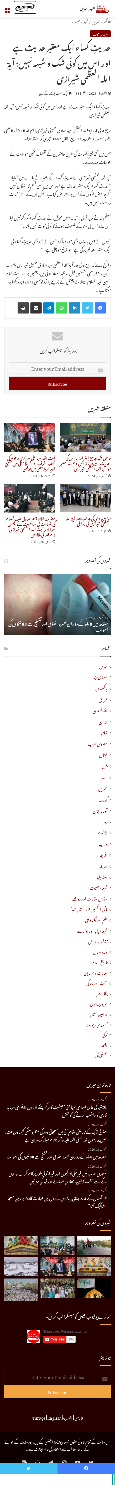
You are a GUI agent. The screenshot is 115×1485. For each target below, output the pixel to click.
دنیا (105, 821)
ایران (103, 721)
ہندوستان (100, 951)
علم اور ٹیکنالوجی (96, 920)
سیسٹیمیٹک (100, 1055)
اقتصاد (103, 1045)
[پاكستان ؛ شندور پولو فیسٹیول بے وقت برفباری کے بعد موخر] (21, 1266)
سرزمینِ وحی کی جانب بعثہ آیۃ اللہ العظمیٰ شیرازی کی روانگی (88, 520)
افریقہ (103, 854)
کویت (103, 799)
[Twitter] (87, 308)
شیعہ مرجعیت (80, 21)
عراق (103, 698)
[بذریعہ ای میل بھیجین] (36, 308)
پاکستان (101, 687)
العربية (68, 1417)
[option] (57, 604)
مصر (104, 776)
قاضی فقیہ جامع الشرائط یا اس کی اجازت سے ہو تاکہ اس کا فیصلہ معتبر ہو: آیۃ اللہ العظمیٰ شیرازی (85, 462)
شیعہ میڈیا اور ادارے (92, 930)
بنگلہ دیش (101, 993)
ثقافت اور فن (97, 941)
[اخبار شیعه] (88, 9)
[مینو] (7, 11)
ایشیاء (102, 831)
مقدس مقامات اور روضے (89, 898)
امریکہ (103, 865)
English (54, 1417)
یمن (104, 765)
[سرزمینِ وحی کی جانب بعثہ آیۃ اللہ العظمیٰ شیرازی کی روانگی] (85, 498)
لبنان (103, 754)
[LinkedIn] (74, 308)
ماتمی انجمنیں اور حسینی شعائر (88, 909)
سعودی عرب (97, 743)
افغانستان (100, 709)
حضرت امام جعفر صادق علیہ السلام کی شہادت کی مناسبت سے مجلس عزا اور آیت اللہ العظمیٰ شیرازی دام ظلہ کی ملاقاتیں (30, 526)
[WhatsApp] (61, 308)
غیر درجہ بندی (98, 1003)
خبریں (96, 21)
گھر (105, 21)
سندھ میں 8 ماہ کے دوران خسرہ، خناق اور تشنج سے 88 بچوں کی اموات (58, 626)
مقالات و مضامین (95, 972)
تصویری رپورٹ (96, 1024)
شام (104, 732)
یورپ (103, 843)
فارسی (79, 1417)
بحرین (102, 787)
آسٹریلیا (102, 876)
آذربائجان (100, 810)
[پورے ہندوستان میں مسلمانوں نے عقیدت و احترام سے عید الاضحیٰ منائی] (57, 1288)
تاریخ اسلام (99, 962)
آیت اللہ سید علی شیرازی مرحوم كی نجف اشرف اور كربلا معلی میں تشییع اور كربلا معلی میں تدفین (30, 462)
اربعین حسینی (98, 1014)
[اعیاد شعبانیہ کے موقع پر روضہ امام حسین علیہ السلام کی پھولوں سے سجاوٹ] (94, 1266)
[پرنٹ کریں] (23, 308)
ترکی (104, 1034)
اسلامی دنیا (100, 676)
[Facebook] (100, 308)
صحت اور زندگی (97, 982)
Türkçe (38, 1417)
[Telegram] (48, 308)
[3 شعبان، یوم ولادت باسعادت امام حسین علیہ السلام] (21, 1245)
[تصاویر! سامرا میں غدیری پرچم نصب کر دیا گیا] (94, 1288)
